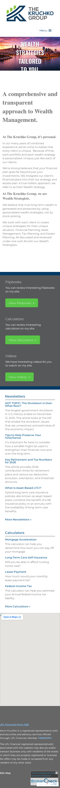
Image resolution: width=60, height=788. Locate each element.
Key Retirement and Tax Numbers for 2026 (28, 461)
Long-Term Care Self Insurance (26, 557)
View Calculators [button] (21, 340)
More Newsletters (18, 519)
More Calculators (17, 606)
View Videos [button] (18, 377)
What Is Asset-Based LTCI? (23, 488)
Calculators (14, 533)
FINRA (41, 738)
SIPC (49, 738)
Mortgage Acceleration (20, 539)
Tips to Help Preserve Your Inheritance (23, 436)
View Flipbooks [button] (20, 303)
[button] (45, 30)
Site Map (5, 773)
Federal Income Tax (18, 586)
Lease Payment (15, 571)
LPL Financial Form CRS (14, 724)
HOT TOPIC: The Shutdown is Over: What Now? (28, 404)
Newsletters (15, 396)
